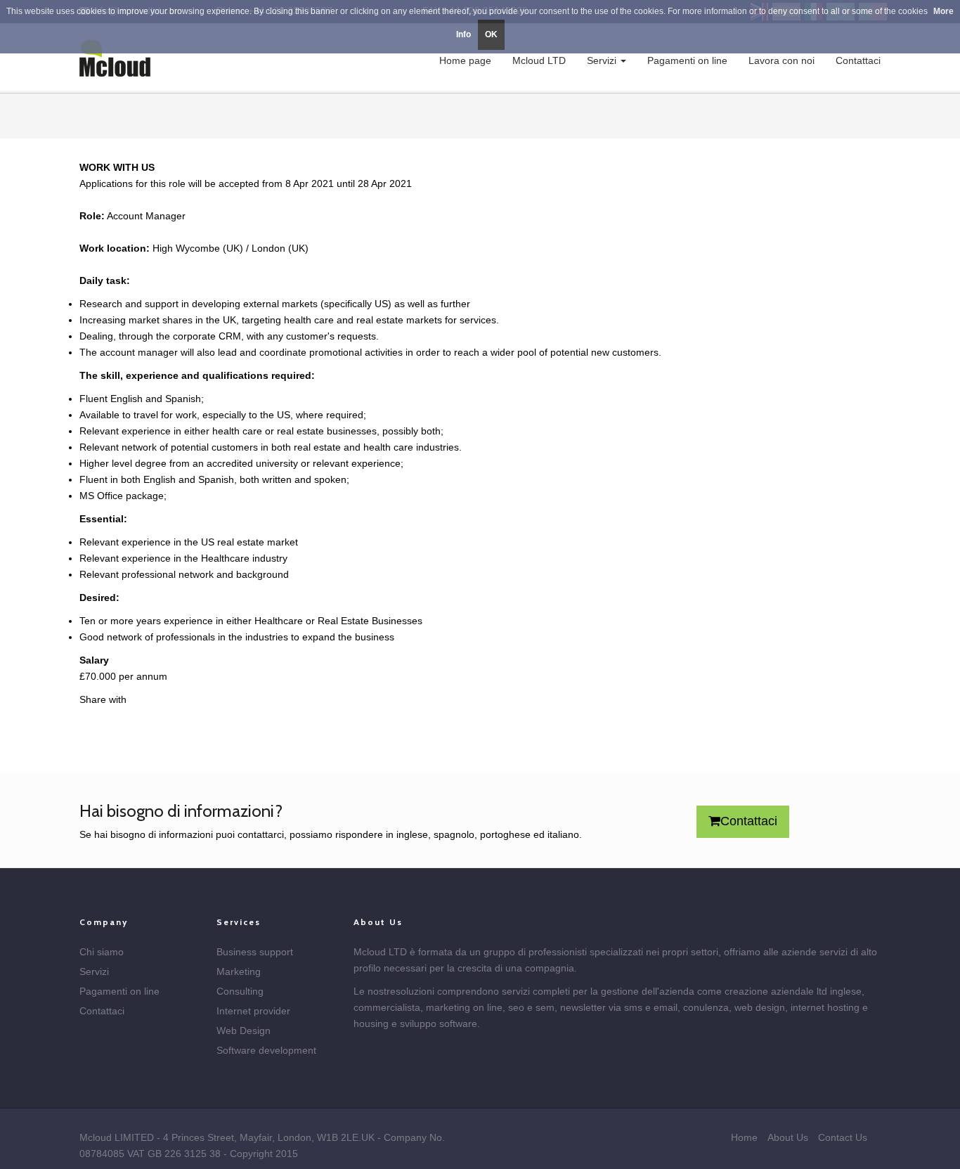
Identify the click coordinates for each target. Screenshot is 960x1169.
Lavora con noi (781, 60)
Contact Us (842, 1137)
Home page (465, 60)
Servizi (603, 60)
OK (491, 34)
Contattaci (858, 60)
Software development (266, 1050)
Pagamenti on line (687, 60)
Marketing (238, 971)
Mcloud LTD (539, 60)
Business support (254, 951)
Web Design (243, 1030)
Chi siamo (101, 951)
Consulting (240, 991)
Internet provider (253, 1010)
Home (744, 1137)
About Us (787, 1137)
